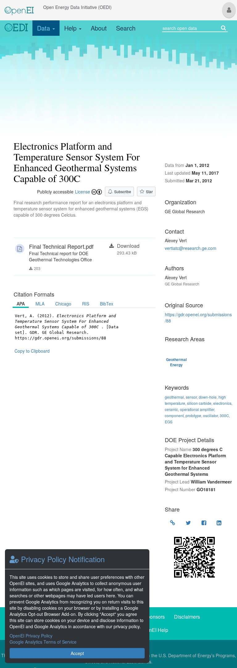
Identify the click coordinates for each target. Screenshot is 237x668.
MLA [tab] (39, 304)
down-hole (208, 397)
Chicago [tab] (63, 304)
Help (71, 27)
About (99, 27)
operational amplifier (197, 409)
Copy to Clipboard (32, 351)
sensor (191, 397)
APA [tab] (21, 304)
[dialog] (77, 606)
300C (224, 415)
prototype (193, 415)
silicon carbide (199, 403)
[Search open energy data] (223, 27)
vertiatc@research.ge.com (190, 248)
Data (44, 27)
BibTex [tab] (106, 304)
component (174, 415)
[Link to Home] (16, 28)
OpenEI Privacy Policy (31, 636)
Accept (77, 653)
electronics (222, 403)
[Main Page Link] (19, 7)
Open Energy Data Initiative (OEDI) (77, 7)
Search (125, 27)
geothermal (174, 397)
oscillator (210, 415)
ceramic (171, 409)
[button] (229, 10)
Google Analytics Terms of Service (43, 642)
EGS (169, 421)
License (82, 192)
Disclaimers (187, 616)
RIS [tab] (85, 304)
